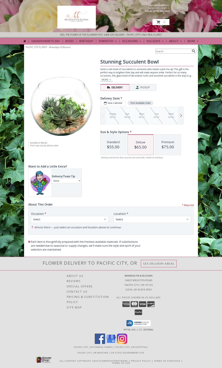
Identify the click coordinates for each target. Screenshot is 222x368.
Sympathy (106, 41)
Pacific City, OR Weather (93, 352)
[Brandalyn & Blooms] (76, 27)
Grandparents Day (45, 41)
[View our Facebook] (100, 343)
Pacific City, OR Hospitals (132, 347)
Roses (69, 41)
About (174, 41)
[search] (193, 51)
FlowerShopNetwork (113, 360)
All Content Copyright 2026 (79, 360)
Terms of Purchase (167, 360)
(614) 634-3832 (161, 11)
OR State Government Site (127, 352)
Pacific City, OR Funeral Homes (93, 347)
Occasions (130, 41)
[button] (161, 22)
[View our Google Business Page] (111, 343)
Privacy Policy (141, 360)
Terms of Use (121, 363)
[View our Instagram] (122, 343)
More (191, 41)
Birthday (86, 41)
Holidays (153, 41)
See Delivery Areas (158, 263)
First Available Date (140, 102)
